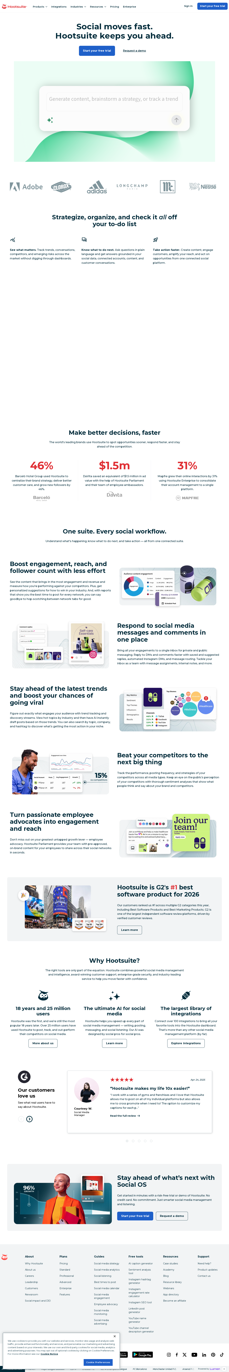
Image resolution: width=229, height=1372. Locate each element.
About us (30, 1269)
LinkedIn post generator (137, 1310)
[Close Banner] (114, 1336)
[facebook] (176, 1355)
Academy (168, 1269)
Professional (67, 1275)
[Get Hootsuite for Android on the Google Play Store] (142, 1355)
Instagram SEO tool (140, 1302)
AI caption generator (141, 1263)
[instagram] (168, 1355)
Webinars (168, 1288)
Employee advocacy (106, 1304)
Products (38, 6)
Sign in (188, 6)
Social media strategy (106, 1263)
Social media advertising (101, 1322)
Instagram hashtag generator (140, 1281)
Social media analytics (107, 1269)
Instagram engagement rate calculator (139, 1293)
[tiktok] (221, 1355)
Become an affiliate (174, 1300)
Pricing (114, 6)
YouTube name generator (137, 1320)
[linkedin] (203, 1355)
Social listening (102, 1275)
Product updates (207, 1269)
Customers (31, 1288)
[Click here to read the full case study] (42, 498)
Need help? (204, 1263)
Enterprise (129, 6)
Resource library (172, 1282)
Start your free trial (212, 6)
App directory (171, 1294)
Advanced (65, 1282)
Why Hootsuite (34, 1263)
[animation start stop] (42, 1005)
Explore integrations (186, 1043)
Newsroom (31, 1294)
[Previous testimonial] (21, 1119)
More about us (43, 1043)
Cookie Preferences (98, 1362)
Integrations (59, 6)
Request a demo (134, 50)
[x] (184, 1355)
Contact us (204, 1275)
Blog (166, 1275)
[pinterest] (212, 1355)
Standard (65, 1269)
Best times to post (105, 1282)
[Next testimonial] (29, 1119)
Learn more (129, 930)
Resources (96, 6)
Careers (29, 1275)
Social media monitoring (101, 1312)
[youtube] (194, 1355)
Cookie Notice (49, 1354)
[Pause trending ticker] (224, 1369)
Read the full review (123, 1115)
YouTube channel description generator (141, 1330)
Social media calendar (106, 1288)
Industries (77, 6)
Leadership (31, 1282)
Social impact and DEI (38, 1300)
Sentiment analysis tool (140, 1271)
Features (65, 1294)
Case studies (170, 1263)
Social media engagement (102, 1296)
